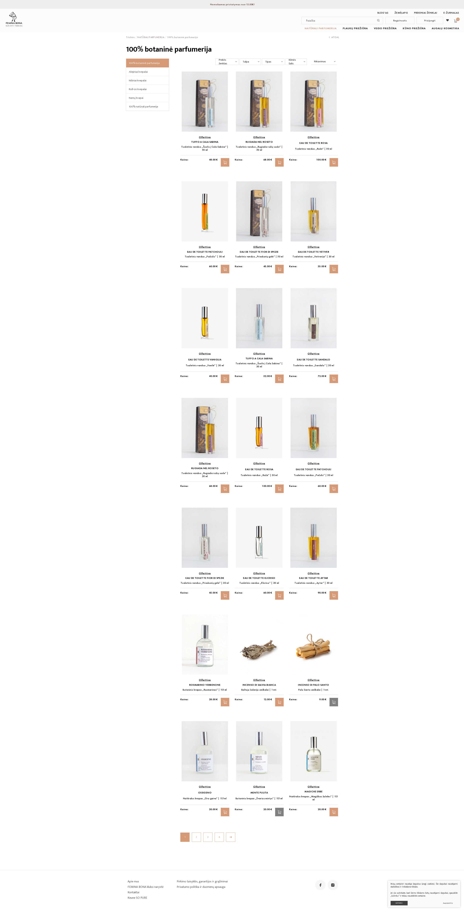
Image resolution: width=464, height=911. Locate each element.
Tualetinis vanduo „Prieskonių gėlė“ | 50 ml (259, 256)
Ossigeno (205, 792)
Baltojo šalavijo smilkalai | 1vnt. (259, 689)
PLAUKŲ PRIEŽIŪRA (355, 28)
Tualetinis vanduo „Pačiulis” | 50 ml (205, 256)
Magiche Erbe (313, 791)
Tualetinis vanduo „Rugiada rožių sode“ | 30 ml (204, 475)
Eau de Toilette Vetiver (313, 251)
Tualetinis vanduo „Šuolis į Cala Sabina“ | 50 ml (204, 148)
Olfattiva (205, 137)
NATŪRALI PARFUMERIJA (321, 28)
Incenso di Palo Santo (313, 684)
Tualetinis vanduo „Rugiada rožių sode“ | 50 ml (259, 148)
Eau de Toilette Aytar (313, 578)
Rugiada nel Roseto (259, 141)
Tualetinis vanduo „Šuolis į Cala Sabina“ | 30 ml (259, 365)
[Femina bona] (14, 19)
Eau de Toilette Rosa (313, 143)
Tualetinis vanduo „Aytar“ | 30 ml (314, 582)
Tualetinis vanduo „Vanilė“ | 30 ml (205, 365)
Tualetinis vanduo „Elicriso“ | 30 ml (259, 582)
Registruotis (400, 20)
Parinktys (448, 903)
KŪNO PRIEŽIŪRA (414, 28)
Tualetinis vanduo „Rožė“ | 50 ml (313, 148)
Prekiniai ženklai (425, 12)
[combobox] (227, 62)
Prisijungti (429, 20)
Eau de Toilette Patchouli (205, 251)
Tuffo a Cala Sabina (204, 141)
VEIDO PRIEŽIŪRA (385, 28)
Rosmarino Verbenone (205, 684)
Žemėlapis (401, 12)
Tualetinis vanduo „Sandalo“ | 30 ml (313, 365)
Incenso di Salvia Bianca (259, 684)
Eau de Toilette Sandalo (313, 359)
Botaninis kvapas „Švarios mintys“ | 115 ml (259, 798)
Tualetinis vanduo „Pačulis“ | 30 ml (313, 475)
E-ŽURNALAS (451, 12)
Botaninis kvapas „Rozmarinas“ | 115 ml (205, 689)
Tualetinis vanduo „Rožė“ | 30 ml (259, 475)
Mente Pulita (259, 792)
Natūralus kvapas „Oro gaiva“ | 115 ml (205, 798)
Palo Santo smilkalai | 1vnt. (313, 689)
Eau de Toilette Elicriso (259, 578)
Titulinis (130, 37)
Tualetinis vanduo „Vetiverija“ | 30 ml (313, 256)
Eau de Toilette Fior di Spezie (259, 251)
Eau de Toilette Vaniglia (204, 359)
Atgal (335, 37)
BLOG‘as (383, 12)
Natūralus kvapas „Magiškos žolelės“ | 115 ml (313, 798)
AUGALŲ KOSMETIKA (445, 28)
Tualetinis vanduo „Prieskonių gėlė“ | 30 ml (205, 582)
